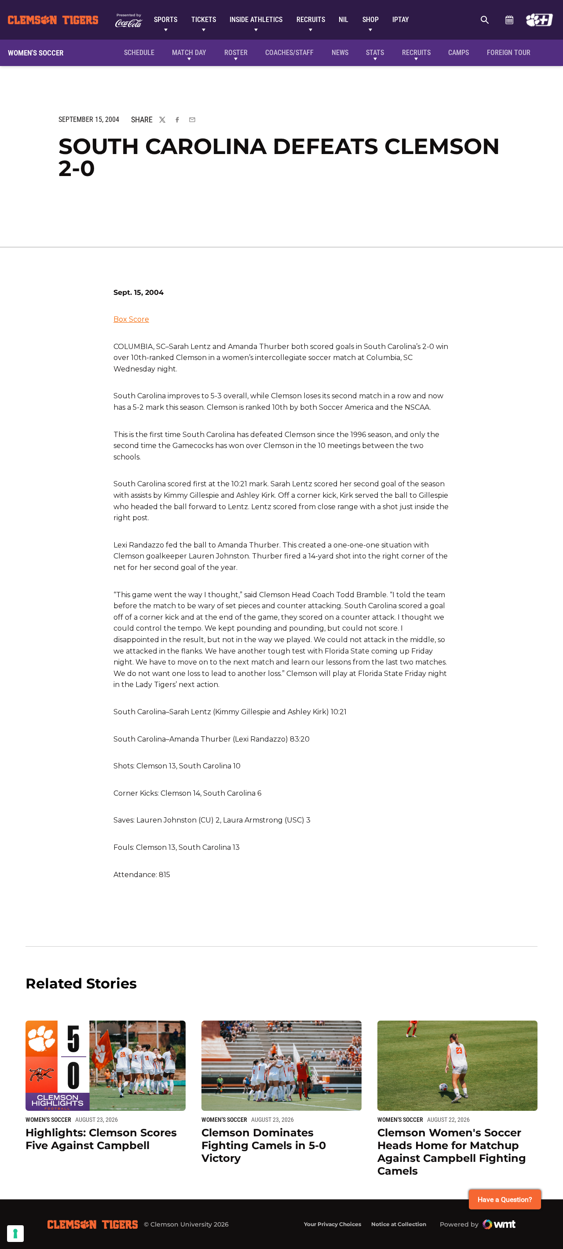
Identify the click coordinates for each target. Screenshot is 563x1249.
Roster (236, 52)
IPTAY (400, 19)
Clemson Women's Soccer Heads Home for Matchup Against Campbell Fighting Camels (451, 1151)
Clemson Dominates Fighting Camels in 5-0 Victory (263, 1145)
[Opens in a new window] (539, 20)
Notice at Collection (398, 1224)
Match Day (189, 52)
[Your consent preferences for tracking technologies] (15, 1233)
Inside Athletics (256, 19)
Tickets (203, 19)
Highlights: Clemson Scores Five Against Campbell (101, 1139)
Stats (375, 52)
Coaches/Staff (289, 52)
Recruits (310, 19)
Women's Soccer (48, 1119)
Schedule (509, 20)
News (340, 52)
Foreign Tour (508, 52)
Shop (370, 19)
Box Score (131, 319)
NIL (343, 19)
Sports (165, 19)
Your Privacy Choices (332, 1224)
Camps (458, 52)
